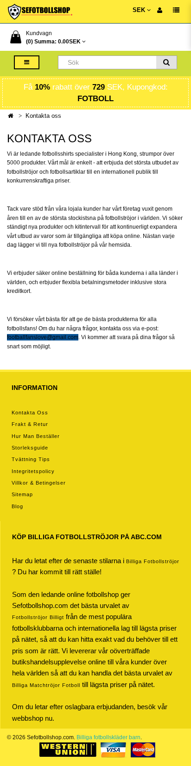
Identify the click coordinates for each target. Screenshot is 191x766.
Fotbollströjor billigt (38, 617)
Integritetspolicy (33, 471)
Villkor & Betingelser (39, 483)
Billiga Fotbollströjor (152, 561)
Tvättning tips (31, 459)
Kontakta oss (43, 115)
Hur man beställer (36, 436)
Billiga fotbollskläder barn (108, 737)
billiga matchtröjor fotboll (46, 685)
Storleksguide (30, 447)
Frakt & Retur (30, 424)
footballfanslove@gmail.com (42, 337)
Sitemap (22, 494)
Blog (17, 506)
